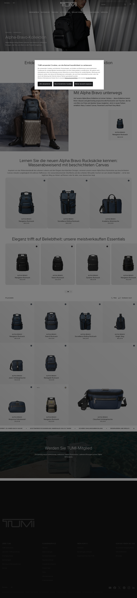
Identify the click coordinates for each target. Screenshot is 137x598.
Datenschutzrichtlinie (71, 78)
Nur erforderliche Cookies (63, 84)
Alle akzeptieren (44, 84)
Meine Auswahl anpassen (83, 84)
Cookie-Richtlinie (91, 78)
